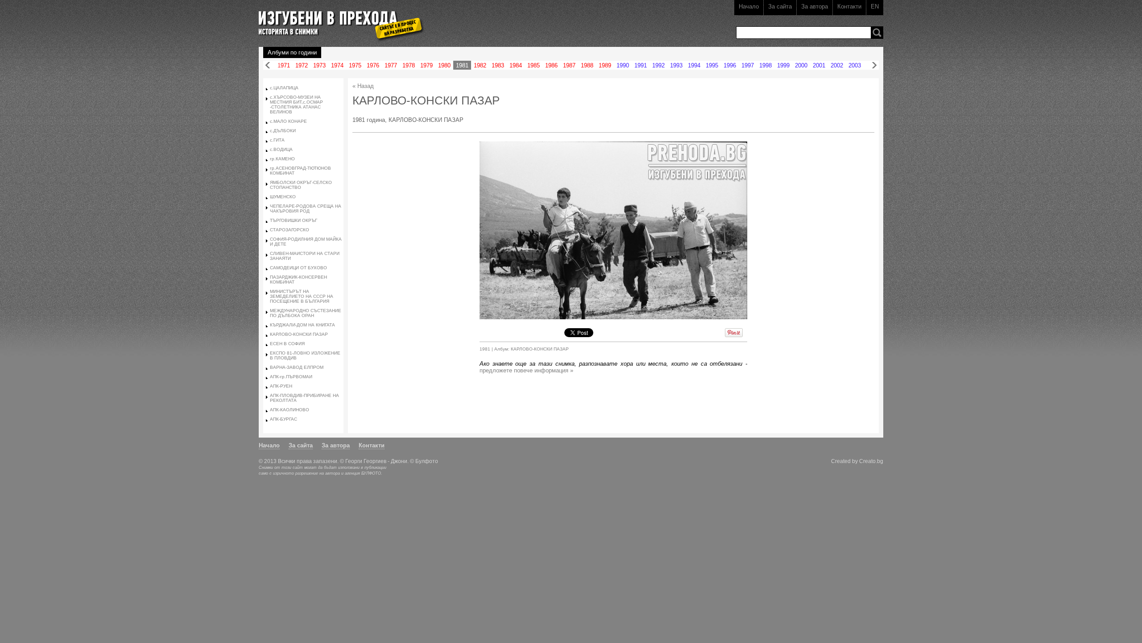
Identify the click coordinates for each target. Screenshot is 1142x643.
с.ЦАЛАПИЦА (284, 87)
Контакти (849, 6)
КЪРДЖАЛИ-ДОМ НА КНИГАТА (302, 324)
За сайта (780, 6)
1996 (730, 65)
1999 (783, 65)
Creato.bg (871, 461)
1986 (551, 65)
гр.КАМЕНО (282, 158)
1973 (319, 65)
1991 (640, 65)
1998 (765, 65)
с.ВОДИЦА (281, 149)
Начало (749, 6)
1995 (712, 65)
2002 (837, 65)
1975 (355, 65)
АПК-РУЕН (281, 386)
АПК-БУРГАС (283, 419)
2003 (854, 65)
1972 (301, 65)
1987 (569, 65)
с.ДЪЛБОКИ (283, 130)
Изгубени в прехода (337, 19)
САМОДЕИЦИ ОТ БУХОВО (298, 267)
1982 (480, 65)
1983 (498, 65)
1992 (658, 65)
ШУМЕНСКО (283, 196)
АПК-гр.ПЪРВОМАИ (291, 376)
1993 (676, 65)
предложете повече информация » (526, 370)
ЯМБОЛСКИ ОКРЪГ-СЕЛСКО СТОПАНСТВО (301, 185)
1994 (694, 65)
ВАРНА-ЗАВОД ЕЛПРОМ (296, 367)
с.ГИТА (277, 140)
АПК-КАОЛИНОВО (289, 409)
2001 (819, 65)
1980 (444, 65)
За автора (814, 6)
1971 (283, 65)
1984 (515, 65)
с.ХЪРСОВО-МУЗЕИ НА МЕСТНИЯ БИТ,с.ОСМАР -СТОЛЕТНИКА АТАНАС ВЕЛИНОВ (296, 104)
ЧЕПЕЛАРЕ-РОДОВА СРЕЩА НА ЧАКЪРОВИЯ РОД (305, 208)
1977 (391, 65)
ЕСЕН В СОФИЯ (287, 343)
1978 (408, 65)
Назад (267, 65)
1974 (337, 65)
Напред (874, 65)
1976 (373, 65)
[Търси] (877, 32)
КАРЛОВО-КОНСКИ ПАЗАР (299, 334)
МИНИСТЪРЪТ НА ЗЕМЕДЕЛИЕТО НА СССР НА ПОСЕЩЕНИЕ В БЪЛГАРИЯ (301, 296)
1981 (462, 65)
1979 (426, 65)
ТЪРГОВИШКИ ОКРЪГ (293, 220)
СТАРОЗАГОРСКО (289, 229)
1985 (533, 65)
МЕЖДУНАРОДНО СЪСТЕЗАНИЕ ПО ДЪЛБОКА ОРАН (305, 313)
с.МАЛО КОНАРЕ (288, 121)
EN (875, 6)
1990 (623, 65)
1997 (747, 65)
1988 (587, 65)
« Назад (363, 86)
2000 (801, 65)
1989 (605, 65)
